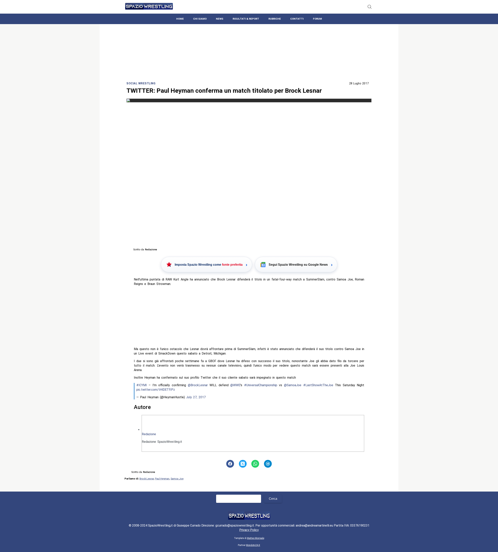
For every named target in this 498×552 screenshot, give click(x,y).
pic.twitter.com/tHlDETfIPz (155, 389)
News (219, 18)
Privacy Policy (249, 530)
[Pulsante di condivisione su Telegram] (268, 464)
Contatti (297, 18)
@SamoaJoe (292, 385)
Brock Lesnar (146, 478)
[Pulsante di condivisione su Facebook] (230, 464)
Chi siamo (200, 18)
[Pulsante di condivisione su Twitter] (243, 464)
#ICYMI (141, 385)
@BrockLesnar (198, 385)
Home (180, 18)
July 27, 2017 (196, 397)
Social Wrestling (140, 83)
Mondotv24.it (253, 545)
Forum (317, 18)
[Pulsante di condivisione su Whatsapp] (255, 464)
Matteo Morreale (255, 538)
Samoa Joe (177, 478)
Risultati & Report (246, 18)
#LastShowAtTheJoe (318, 385)
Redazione (149, 434)
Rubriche (274, 18)
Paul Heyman (162, 478)
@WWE (235, 385)
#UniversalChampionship (260, 385)
